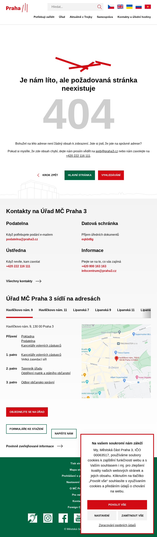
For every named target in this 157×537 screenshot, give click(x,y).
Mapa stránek (78, 469)
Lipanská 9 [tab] (103, 310)
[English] (120, 7)
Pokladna (27, 336)
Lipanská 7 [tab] (81, 310)
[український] (129, 7)
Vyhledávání (110, 175)
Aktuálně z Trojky (81, 16)
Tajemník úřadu (31, 368)
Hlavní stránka (80, 175)
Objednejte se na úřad (27, 411)
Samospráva (105, 16)
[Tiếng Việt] (148, 7)
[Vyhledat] (99, 7)
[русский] (139, 7)
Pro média (78, 494)
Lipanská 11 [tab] (126, 310)
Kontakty (78, 501)
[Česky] (111, 7)
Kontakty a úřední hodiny (134, 16)
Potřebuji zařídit (44, 16)
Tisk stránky (78, 463)
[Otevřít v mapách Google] (116, 361)
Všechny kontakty (19, 281)
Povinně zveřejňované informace (30, 446)
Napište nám (64, 433)
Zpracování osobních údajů (117, 525)
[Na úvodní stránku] (16, 7)
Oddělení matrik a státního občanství (45, 373)
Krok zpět (50, 175)
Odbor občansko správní (37, 382)
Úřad (62, 16)
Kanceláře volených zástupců (41, 345)
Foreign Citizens (78, 507)
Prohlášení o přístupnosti (78, 475)
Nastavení (101, 515)
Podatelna (28, 341)
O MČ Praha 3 (78, 488)
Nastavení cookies (78, 482)
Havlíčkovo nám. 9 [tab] (19, 310)
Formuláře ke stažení (26, 428)
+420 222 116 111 (78, 155)
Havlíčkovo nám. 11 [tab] (53, 310)
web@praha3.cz (107, 151)
